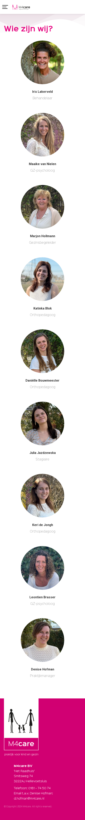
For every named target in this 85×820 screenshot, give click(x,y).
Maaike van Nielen (42, 164)
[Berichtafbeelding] (42, 62)
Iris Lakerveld (42, 92)
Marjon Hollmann (42, 236)
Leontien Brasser (42, 597)
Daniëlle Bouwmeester (43, 380)
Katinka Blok (42, 308)
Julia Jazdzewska (42, 453)
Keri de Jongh (42, 525)
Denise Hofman (42, 669)
